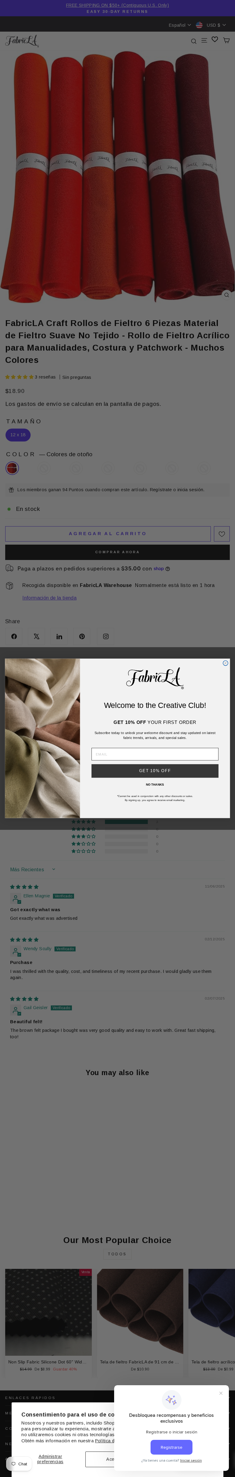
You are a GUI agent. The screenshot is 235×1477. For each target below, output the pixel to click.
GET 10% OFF (155, 771)
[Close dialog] (225, 663)
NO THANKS (155, 784)
